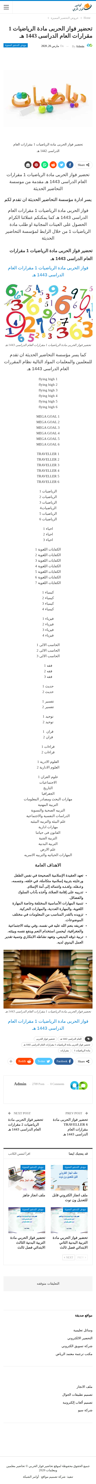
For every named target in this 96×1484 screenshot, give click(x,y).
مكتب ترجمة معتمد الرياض (74, 1354)
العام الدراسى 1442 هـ (71, 1039)
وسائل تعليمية (83, 1330)
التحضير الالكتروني (80, 1338)
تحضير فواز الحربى (45, 1039)
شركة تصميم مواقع (53, 1476)
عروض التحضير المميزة (15, 45)
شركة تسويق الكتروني (77, 1346)
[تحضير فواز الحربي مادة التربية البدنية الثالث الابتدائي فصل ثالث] (26, 1220)
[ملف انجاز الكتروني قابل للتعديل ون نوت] (69, 1178)
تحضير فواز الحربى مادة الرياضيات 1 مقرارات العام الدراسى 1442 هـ (57, 1044)
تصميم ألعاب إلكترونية (78, 1402)
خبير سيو (86, 1443)
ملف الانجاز (85, 1386)
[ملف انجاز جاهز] (26, 1178)
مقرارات (64, 1050)
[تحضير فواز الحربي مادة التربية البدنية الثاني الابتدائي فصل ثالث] (69, 1220)
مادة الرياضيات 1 (82, 1050)
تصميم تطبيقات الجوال (77, 1394)
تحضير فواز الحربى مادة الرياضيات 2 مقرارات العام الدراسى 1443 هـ (25, 1124)
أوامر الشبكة (31, 1476)
